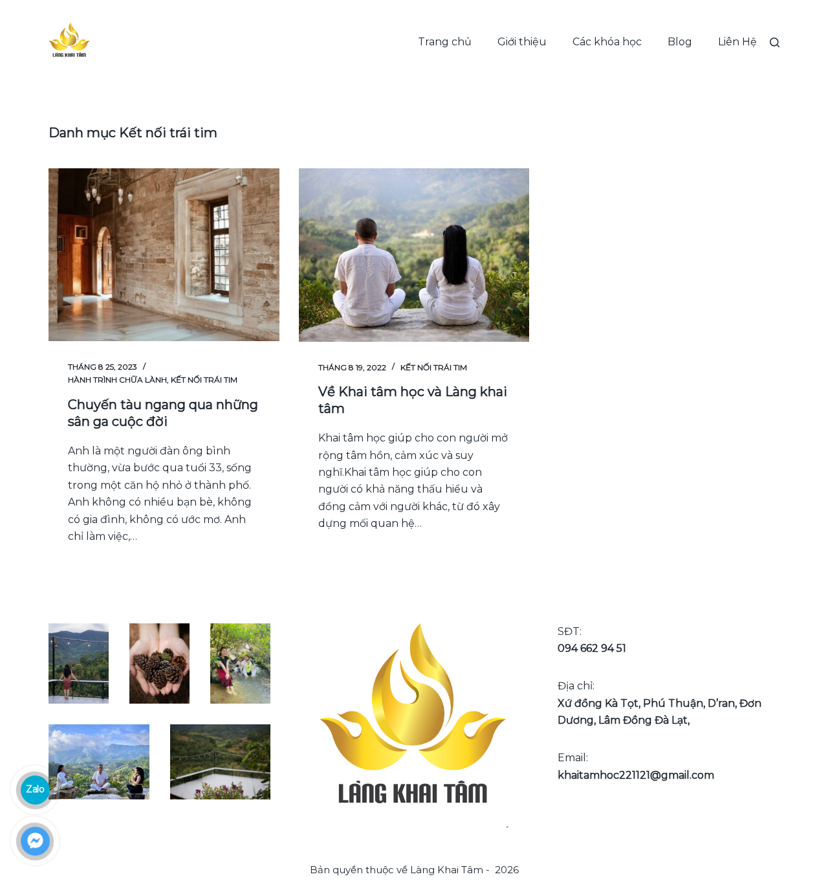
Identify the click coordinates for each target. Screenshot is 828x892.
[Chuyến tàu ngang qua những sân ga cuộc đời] (164, 254)
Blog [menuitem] (680, 42)
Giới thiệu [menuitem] (522, 42)
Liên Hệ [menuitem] (737, 42)
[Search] (774, 42)
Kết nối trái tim (204, 380)
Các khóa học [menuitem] (607, 42)
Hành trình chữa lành (117, 380)
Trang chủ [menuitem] (445, 42)
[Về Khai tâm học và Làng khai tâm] (414, 255)
